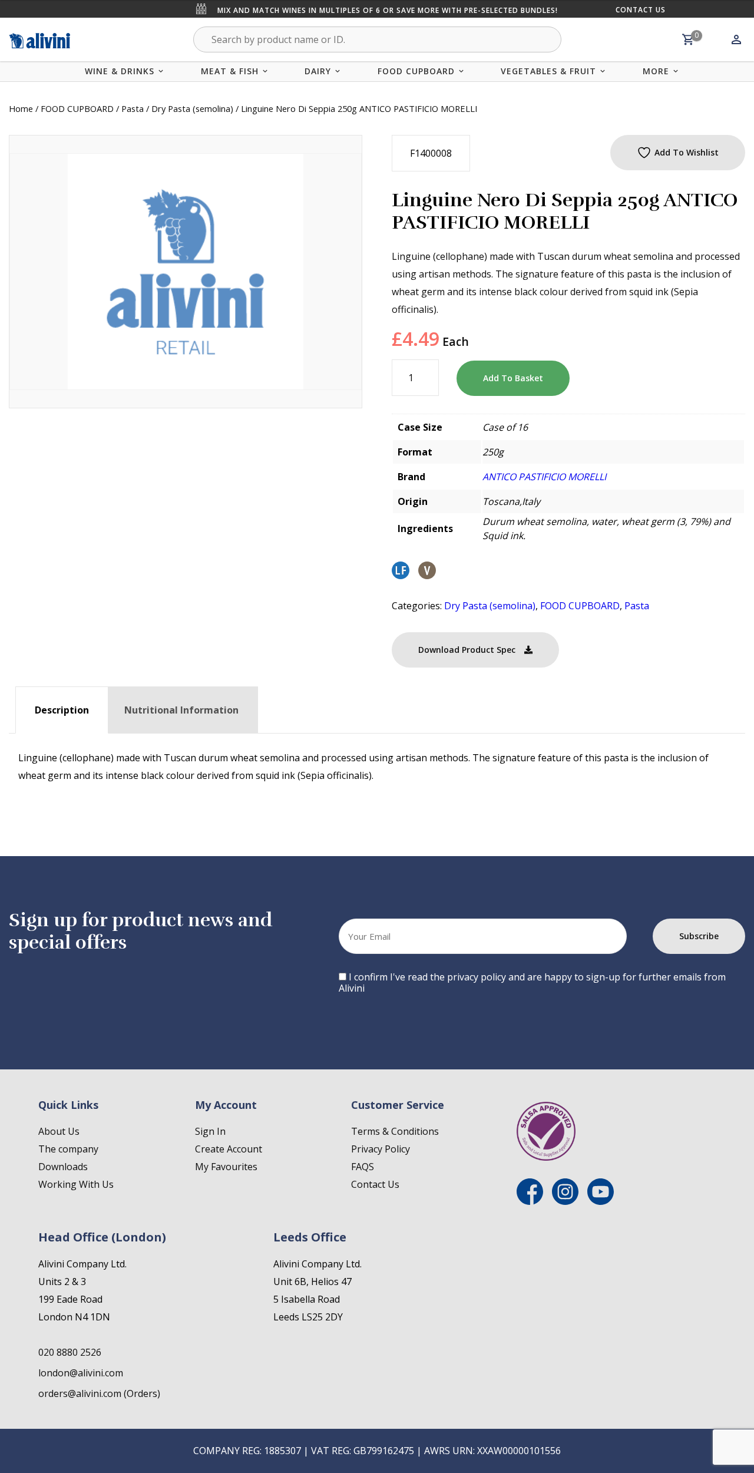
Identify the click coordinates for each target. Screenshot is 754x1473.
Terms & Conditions (395, 1131)
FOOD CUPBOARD (416, 71)
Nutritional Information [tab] (181, 710)
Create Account (228, 1148)
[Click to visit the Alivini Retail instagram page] (565, 1201)
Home (21, 108)
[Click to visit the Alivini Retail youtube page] (600, 1201)
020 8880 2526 (69, 1352)
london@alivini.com (80, 1372)
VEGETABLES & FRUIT (548, 71)
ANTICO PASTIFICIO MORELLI (544, 476)
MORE (656, 71)
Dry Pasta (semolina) (192, 108)
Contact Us (641, 10)
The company (68, 1148)
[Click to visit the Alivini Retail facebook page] (530, 1201)
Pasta (132, 108)
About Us (59, 1131)
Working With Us (76, 1184)
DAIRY (318, 71)
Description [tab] (62, 710)
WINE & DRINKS (119, 71)
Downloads (63, 1166)
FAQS (362, 1166)
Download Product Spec (466, 649)
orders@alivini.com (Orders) (99, 1393)
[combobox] (377, 39)
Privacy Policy (380, 1148)
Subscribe (699, 936)
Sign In (210, 1131)
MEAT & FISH (230, 71)
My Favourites (226, 1166)
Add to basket (513, 378)
